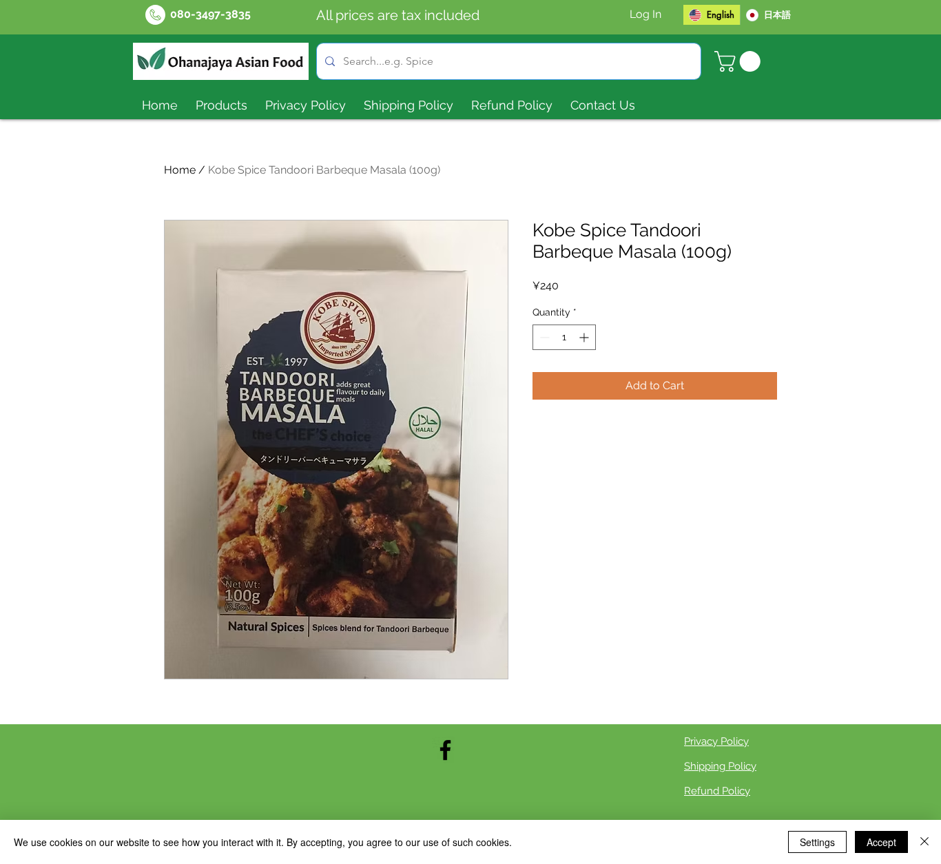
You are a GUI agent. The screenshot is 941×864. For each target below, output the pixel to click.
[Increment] (585, 337)
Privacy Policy (716, 741)
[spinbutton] (564, 337)
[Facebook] (445, 750)
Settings (817, 842)
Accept (881, 842)
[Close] (924, 842)
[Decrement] (543, 337)
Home (180, 169)
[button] (739, 61)
